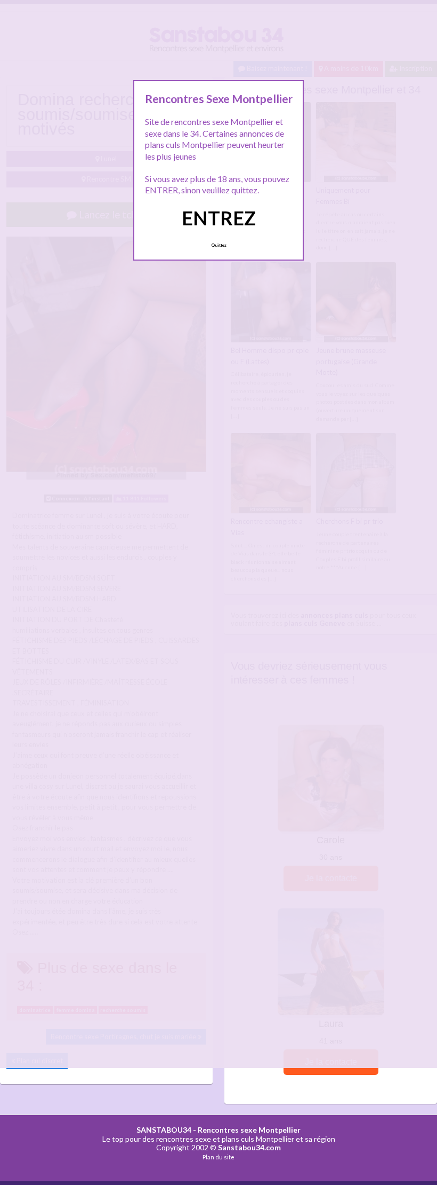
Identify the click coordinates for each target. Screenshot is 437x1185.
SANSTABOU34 (163, 1129)
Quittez (218, 245)
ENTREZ (219, 218)
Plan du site (218, 1156)
